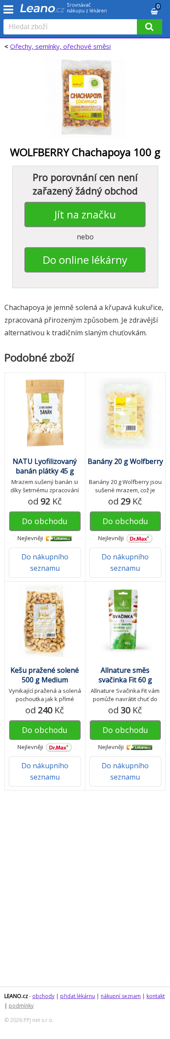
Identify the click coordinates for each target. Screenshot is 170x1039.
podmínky (21, 1005)
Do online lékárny (85, 259)
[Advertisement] (85, 893)
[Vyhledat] (149, 26)
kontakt (155, 996)
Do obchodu (45, 521)
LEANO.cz (16, 996)
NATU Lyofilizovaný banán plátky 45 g (45, 466)
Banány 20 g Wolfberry (125, 461)
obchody (43, 996)
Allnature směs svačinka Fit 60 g (125, 675)
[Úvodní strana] (63, 11)
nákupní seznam (121, 996)
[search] (72, 27)
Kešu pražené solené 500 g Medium (44, 675)
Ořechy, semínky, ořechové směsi (60, 46)
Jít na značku (85, 214)
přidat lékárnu (77, 996)
